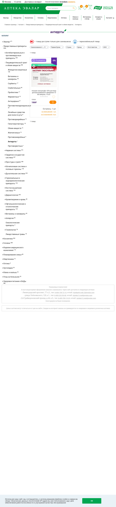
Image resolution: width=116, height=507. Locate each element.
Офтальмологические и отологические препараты (16, 206)
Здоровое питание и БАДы (14, 281)
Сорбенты (12, 83)
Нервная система (13, 150)
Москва (8, 2)
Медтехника (52, 18)
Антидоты (12, 141)
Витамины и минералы (16, 213)
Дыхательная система (15, 173)
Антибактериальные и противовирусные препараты (15, 55)
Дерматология (12, 195)
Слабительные (14, 88)
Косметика (29, 18)
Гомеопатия (11, 230)
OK (92, 501)
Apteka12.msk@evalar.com (86, 298)
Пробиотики (13, 92)
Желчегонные (14, 132)
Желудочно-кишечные (17, 69)
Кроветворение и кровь (16, 199)
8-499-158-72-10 (60, 292)
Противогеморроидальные (19, 105)
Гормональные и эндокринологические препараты (15, 181)
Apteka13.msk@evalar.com (82, 295)
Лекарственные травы (15, 234)
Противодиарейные (16, 119)
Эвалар (6, 18)
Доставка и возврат (33, 2)
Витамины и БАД (87, 18)
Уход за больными (11, 277)
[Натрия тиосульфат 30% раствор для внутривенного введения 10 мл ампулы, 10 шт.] (44, 75)
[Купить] (52, 102)
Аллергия (10, 218)
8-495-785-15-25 (64, 298)
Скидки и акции (98, 18)
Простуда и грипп (13, 162)
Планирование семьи (12, 254)
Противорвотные (15, 146)
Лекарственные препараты (15, 46)
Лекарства (17, 18)
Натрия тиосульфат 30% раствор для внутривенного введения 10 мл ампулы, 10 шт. (44, 92)
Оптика (64, 18)
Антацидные (13, 101)
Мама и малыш (75, 18)
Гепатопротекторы (16, 124)
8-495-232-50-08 (60, 295)
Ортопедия (8, 268)
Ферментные (13, 97)
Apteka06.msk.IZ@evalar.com (83, 292)
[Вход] (90, 8)
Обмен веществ (15, 128)
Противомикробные (16, 137)
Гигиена (41, 18)
